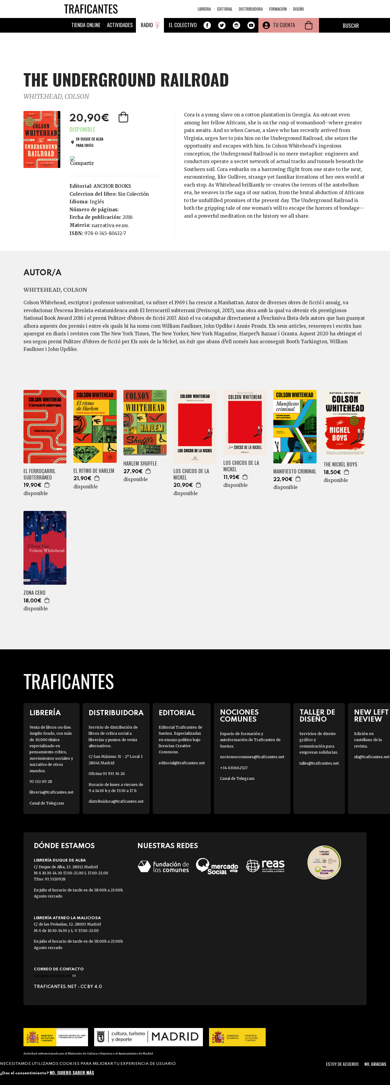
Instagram (236, 25)
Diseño (298, 9)
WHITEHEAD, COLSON (56, 96)
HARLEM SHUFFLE (140, 463)
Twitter (221, 25)
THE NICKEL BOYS (340, 464)
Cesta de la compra (308, 25)
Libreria (204, 9)
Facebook (207, 25)
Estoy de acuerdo (342, 1064)
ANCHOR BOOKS (112, 186)
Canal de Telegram (47, 803)
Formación (278, 9)
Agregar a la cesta (124, 117)
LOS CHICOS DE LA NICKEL (191, 474)
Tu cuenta (284, 25)
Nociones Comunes (239, 716)
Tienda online (86, 25)
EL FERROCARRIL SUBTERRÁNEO (39, 474)
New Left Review (371, 716)
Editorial (224, 9)
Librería (45, 713)
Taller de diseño (317, 716)
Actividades (120, 25)
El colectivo (183, 25)
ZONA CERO (34, 593)
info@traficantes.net (55, 975)
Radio (147, 25)
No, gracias (375, 1064)
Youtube (251, 25)
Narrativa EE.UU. (110, 225)
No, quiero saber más (72, 1072)
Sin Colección (133, 194)
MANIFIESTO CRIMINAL (294, 471)
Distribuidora (251, 9)
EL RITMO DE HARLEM (93, 471)
